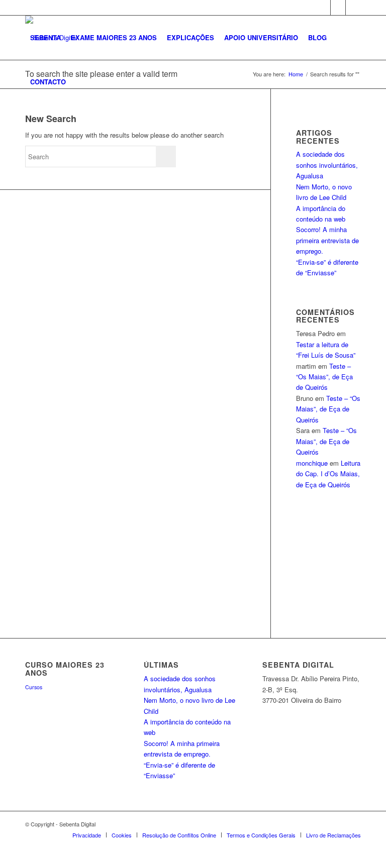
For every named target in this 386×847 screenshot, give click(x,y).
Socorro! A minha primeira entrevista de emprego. (327, 240)
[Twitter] (338, 7)
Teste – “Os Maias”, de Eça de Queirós (324, 376)
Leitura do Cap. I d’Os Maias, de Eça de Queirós (328, 473)
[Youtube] (353, 7)
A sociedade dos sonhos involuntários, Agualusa (327, 164)
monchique (312, 463)
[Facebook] (323, 7)
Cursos (33, 687)
